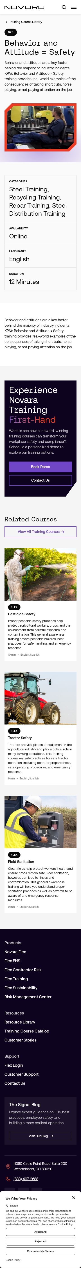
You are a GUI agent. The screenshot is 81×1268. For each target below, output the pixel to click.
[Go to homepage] (24, 7)
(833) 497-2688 (26, 1179)
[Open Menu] (74, 7)
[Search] (62, 7)
